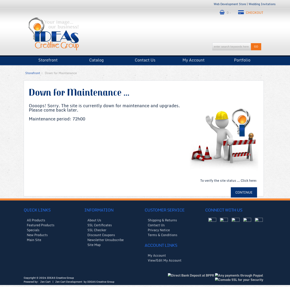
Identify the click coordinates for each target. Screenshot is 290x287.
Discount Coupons (101, 235)
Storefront (48, 59)
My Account (193, 59)
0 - (229, 12)
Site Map (94, 244)
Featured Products (40, 225)
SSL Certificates (99, 225)
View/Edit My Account (164, 260)
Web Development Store (230, 4)
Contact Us (145, 59)
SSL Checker (96, 230)
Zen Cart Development (68, 282)
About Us (94, 220)
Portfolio (242, 59)
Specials (33, 230)
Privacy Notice (159, 230)
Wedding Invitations (262, 4)
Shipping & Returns (162, 220)
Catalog (96, 59)
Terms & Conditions (162, 235)
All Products (36, 220)
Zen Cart (45, 282)
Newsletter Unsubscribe (105, 239)
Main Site (34, 239)
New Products (37, 235)
